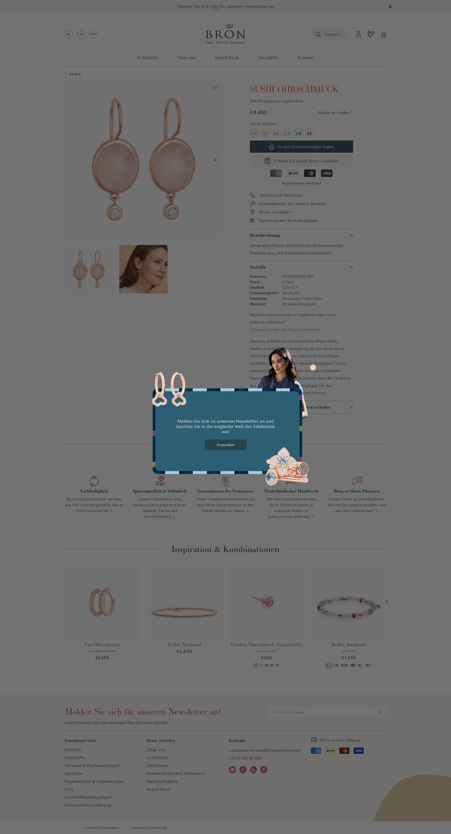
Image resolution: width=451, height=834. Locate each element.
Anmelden (225, 444)
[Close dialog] (313, 367)
